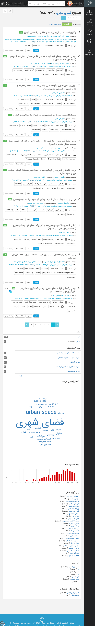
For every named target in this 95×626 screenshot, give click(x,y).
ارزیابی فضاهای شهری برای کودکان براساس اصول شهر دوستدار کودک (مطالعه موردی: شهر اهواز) (42, 171)
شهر (28, 429)
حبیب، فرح (75, 516)
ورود (81, 3)
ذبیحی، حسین (73, 513)
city (30, 406)
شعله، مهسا (75, 530)
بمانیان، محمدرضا (73, 533)
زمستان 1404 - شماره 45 (44, 151)
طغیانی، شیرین (73, 555)
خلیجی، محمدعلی (72, 550)
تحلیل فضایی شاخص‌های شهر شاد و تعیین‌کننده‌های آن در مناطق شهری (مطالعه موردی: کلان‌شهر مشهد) (44, 227)
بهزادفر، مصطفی (73, 508)
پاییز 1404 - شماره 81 (39, 298)
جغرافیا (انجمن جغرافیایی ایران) (62, 180)
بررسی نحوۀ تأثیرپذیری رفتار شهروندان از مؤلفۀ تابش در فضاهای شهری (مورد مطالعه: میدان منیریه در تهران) (42, 142)
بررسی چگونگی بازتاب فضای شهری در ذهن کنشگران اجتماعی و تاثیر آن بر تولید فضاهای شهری (48, 290)
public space (40, 401)
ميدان (41, 441)
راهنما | (52, 623)
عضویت (76, 3)
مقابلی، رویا (32, 261)
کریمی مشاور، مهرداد (71, 545)
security (50, 406)
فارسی (78, 336)
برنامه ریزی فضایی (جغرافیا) (63, 66)
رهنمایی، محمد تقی (72, 540)
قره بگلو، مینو (74, 553)
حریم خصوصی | (25, 623)
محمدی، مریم (59, 147)
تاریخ (66, 24)
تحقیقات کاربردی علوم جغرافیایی (61, 206)
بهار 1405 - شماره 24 (43, 95)
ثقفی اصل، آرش (73, 518)
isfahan (56, 438)
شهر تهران (53, 403)
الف (77, 571)
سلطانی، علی (74, 535)
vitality (47, 441)
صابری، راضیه (31, 36)
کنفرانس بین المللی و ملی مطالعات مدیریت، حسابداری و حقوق (50, 39)
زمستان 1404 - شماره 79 (42, 206)
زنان (40, 406)
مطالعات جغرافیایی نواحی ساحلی (61, 95)
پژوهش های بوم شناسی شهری (62, 121)
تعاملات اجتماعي (43, 439)
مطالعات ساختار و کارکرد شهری (62, 151)
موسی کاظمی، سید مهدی (70, 521)
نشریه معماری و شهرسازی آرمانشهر (68, 366)
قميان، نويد (56, 295)
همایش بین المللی (72, 592)
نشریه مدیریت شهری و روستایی (69, 357)
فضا (31, 437)
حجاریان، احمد (64, 232)
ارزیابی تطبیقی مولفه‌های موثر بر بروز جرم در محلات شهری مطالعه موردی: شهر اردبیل (44, 256)
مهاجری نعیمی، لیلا (20, 261)
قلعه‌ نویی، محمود (72, 496)
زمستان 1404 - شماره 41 (43, 264)
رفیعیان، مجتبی (73, 503)
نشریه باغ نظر (75, 362)
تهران (24, 432)
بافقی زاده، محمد (39, 177)
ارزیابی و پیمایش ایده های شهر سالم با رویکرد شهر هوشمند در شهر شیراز (44, 199)
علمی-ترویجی (74, 579)
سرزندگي (41, 436)
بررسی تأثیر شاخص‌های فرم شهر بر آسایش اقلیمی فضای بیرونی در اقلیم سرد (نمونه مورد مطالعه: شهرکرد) (42, 58)
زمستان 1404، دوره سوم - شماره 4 (40, 235)
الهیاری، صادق (59, 177)
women (50, 435)
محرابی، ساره (41, 147)
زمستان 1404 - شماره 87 (43, 180)
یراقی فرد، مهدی (63, 203)
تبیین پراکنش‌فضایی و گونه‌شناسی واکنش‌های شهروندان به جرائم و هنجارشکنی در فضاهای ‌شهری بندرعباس (46, 87)
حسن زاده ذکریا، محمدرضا (60, 36)
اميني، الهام (65, 295)
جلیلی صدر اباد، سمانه (36, 203)
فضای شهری (63, 13)
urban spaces (35, 432)
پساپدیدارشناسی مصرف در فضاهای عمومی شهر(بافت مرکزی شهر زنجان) (44, 115)
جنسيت (42, 398)
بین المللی (75, 576)
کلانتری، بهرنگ (73, 548)
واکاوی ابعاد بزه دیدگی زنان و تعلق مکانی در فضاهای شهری (50, 32)
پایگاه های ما (14, 623)
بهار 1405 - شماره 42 (44, 121)
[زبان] (7, 4)
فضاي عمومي (48, 430)
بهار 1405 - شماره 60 (46, 66)
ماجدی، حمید (74, 498)
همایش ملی (75, 595)
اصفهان (59, 433)
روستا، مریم (46, 63)
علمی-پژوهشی (74, 566)
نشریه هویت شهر (74, 371)
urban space (41, 412)
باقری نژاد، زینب (43, 36)
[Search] (30, 3)
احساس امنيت (44, 444)
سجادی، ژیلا (74, 543)
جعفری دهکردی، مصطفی (60, 63)
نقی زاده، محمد (73, 511)
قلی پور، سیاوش (73, 528)
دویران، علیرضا (59, 118)
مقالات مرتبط (20, 50)
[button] (8, 289)
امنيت (38, 428)
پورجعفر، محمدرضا (72, 501)
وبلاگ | (71, 623)
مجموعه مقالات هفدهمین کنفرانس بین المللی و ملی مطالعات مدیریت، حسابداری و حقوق (40, 40)
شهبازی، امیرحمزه (58, 92)
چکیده (28, 50)
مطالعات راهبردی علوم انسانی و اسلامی (59, 298)
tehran (60, 413)
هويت (58, 429)
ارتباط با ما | (36, 623)
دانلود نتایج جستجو (55, 24)
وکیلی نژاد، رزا (35, 63)
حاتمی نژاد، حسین (72, 538)
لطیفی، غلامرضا (73, 523)
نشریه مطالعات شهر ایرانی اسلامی (68, 353)
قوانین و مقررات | (62, 623)
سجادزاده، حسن (73, 506)
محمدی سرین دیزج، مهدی (54, 261)
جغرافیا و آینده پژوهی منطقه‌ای (62, 235)
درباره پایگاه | (45, 623)
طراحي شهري (41, 404)
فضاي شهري (40, 422)
